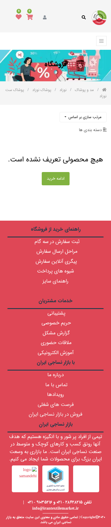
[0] (30, 17)
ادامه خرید (56, 178)
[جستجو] (9, 115)
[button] (83, 117)
